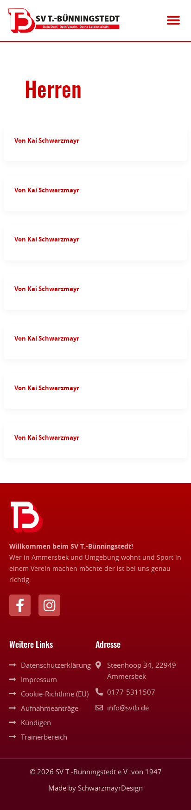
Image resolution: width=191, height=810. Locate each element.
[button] (173, 20)
